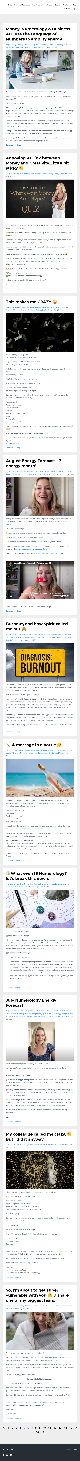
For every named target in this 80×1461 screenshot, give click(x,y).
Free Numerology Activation (42, 5)
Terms (67, 1449)
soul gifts (65, 1016)
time (17, 887)
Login (74, 9)
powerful (68, 1306)
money (51, 45)
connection (58, 750)
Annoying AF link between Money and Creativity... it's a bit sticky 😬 (37, 163)
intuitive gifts (48, 1145)
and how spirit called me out (32, 634)
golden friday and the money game (32, 307)
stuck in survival (12, 640)
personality (10, 887)
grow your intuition (20, 1145)
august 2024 (23, 471)
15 (70, 1427)
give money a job (12, 307)
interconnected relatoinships (35, 474)
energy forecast (18, 474)
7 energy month (12, 471)
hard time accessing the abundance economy (23, 637)
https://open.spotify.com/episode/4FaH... (32, 549)
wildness (16, 1309)
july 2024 (44, 1014)
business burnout (57, 634)
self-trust (59, 474)
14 (65, 1427)
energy (46, 884)
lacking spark (61, 637)
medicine (23, 753)
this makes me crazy (44, 310)
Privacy (74, 1449)
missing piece (32, 753)
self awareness (59, 1145)
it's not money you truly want (58, 307)
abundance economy (13, 634)
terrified (9, 1309)
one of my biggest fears (55, 1306)
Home (10, 5)
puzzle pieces (43, 753)
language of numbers (39, 45)
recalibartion (43, 1016)
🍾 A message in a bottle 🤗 (34, 744)
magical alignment (12, 753)
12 (55, 1427)
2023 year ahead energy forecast (18, 750)
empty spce (67, 750)
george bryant (54, 884)
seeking (52, 753)
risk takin (50, 474)
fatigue (68, 634)
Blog (74, 5)
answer (50, 750)
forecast (28, 1014)
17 (42, 1432)
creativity (9, 174)
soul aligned (59, 753)
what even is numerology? (29, 887)
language (64, 884)
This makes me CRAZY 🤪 (31, 301)
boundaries (14, 1014)
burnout (47, 634)
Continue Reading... (13, 145)
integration (36, 1014)
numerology (10, 1016)
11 (49, 1427)
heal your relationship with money (27, 174)
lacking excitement (48, 637)
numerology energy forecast (26, 1016)
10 (44, 1427)
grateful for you (39, 1306)
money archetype (66, 174)
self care (68, 1145)
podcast (69, 637)
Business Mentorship (22, 5)
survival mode (24, 640)
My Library (66, 5)
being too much (12, 1306)
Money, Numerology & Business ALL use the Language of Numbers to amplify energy (38, 33)
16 (37, 1432)
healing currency (24, 45)
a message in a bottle (39, 750)
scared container (55, 1016)
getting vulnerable (26, 1306)
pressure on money (28, 310)
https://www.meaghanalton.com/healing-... (51, 553)
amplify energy (11, 45)
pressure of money (13, 310)
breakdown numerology (24, 884)
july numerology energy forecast (61, 1014)
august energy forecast (37, 471)
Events (57, 5)
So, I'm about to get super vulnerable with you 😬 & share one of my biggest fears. (37, 1295)
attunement (10, 884)
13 (60, 1427)
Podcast (67, 9)
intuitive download (35, 1145)
